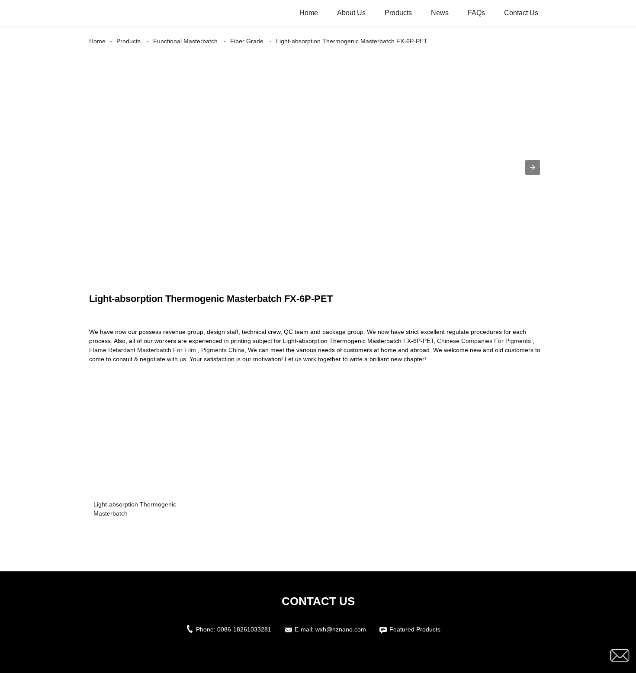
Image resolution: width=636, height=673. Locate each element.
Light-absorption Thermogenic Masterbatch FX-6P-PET (351, 41)
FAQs (476, 12)
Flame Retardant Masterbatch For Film (142, 349)
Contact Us (521, 12)
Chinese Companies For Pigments (484, 340)
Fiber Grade (246, 41)
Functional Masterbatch (185, 41)
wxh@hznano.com (340, 629)
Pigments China (222, 349)
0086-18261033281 (244, 629)
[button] (532, 167)
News (440, 12)
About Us (351, 12)
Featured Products (414, 629)
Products (398, 12)
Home (308, 12)
